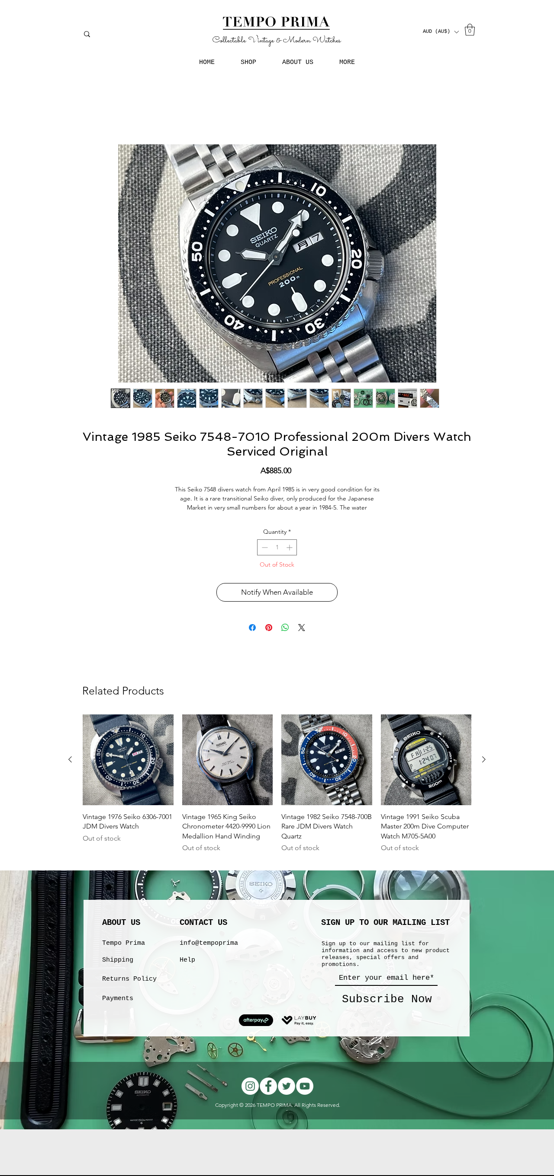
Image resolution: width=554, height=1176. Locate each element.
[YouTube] (304, 1086)
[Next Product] (484, 759)
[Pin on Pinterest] (269, 627)
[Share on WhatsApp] (285, 627)
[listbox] (440, 32)
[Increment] (290, 547)
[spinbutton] (277, 547)
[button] (440, 32)
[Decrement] (263, 547)
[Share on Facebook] (252, 627)
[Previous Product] (70, 759)
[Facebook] (268, 1086)
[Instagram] (250, 1086)
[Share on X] (301, 627)
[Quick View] (128, 759)
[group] (277, 788)
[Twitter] (286, 1086)
